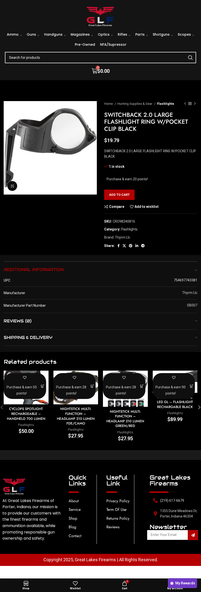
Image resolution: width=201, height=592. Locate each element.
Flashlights (165, 104)
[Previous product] (185, 103)
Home (108, 104)
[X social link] (124, 246)
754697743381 (185, 280)
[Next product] (194, 103)
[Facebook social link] (118, 246)
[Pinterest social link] (130, 246)
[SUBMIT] (193, 535)
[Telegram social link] (143, 246)
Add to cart (119, 195)
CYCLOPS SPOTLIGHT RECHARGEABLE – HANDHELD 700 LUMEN (26, 413)
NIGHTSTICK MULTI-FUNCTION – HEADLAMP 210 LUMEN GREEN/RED (125, 418)
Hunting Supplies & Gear (135, 104)
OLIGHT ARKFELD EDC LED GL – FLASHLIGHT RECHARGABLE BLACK (175, 402)
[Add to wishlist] (25, 377)
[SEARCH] (190, 57)
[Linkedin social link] (137, 246)
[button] (42, 386)
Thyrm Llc (122, 237)
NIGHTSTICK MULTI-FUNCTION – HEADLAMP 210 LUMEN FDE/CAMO (76, 416)
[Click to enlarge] (12, 186)
